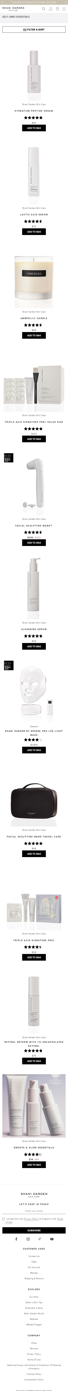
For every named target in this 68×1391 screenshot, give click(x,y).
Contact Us (34, 1256)
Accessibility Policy (33, 1379)
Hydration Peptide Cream (34, 110)
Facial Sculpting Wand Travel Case (34, 836)
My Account (34, 1267)
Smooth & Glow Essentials (34, 1147)
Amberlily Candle (34, 318)
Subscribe (34, 1230)
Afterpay (34, 1272)
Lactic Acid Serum (34, 214)
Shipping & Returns (34, 1278)
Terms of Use (34, 1359)
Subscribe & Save (34, 1307)
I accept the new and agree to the (34, 1220)
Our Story (34, 1296)
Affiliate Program (34, 1324)
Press (34, 1343)
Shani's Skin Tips (34, 1302)
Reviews (34, 1348)
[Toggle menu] (64, 9)
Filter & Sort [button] (34, 29)
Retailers (34, 1319)
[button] (2, 2)
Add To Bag (36, 128)
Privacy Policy (31, 1219)
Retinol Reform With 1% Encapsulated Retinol (34, 1044)
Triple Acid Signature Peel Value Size (34, 422)
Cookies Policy (34, 1374)
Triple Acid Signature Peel (34, 940)
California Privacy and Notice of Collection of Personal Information (34, 1367)
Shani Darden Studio (34, 1313)
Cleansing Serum (34, 629)
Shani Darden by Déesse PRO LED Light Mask (34, 733)
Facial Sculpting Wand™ (34, 525)
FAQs (34, 1261)
